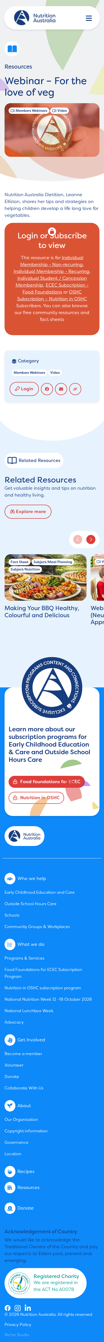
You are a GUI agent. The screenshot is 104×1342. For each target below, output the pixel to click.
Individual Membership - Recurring (51, 271)
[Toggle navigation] (89, 18)
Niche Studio (17, 1334)
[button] (90, 539)
